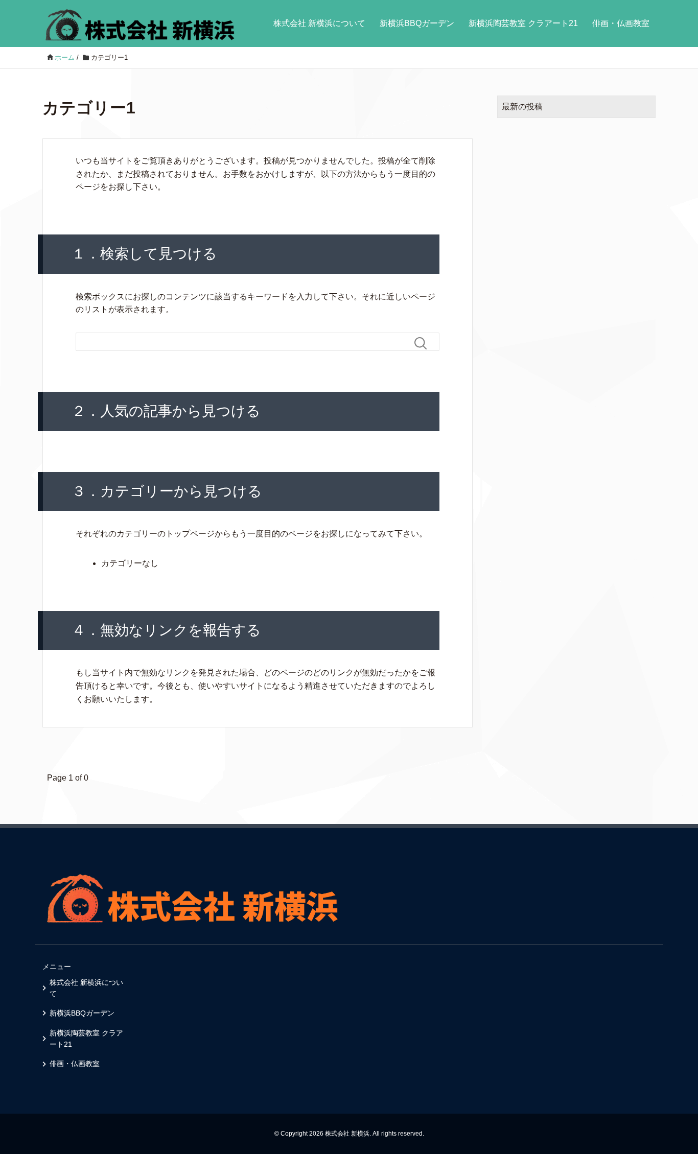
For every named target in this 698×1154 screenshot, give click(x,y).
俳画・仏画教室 (620, 23)
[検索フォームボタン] (424, 343)
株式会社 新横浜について (319, 23)
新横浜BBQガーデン (417, 23)
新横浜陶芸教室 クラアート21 (523, 23)
